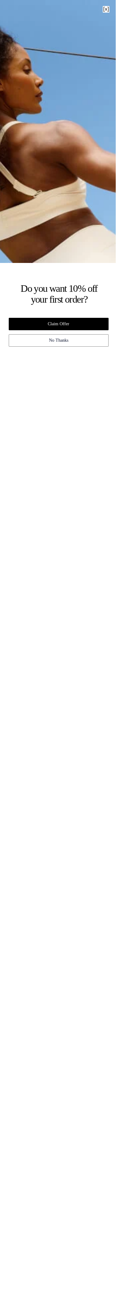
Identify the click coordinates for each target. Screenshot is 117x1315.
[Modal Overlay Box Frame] (58, 657)
